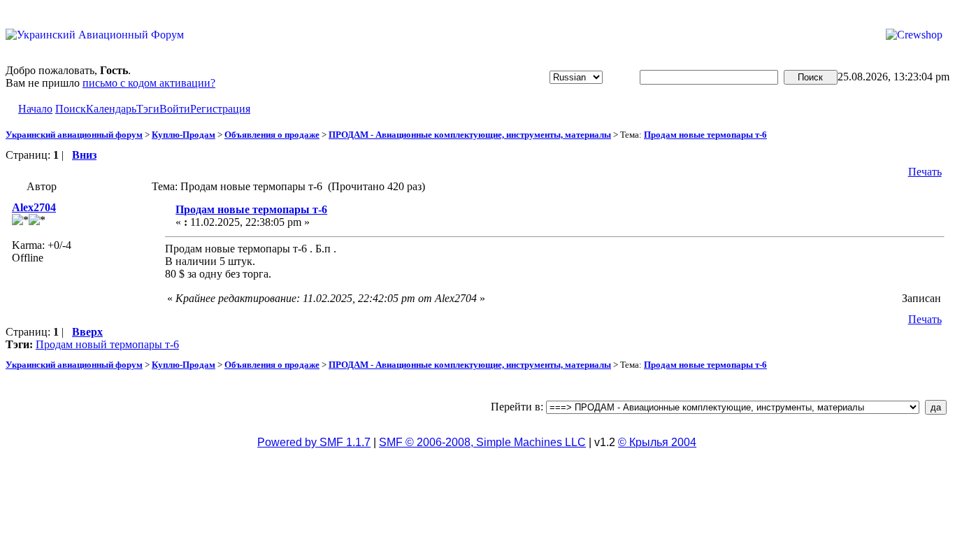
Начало (35, 109)
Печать (925, 172)
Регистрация (220, 109)
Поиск (70, 109)
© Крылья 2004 (657, 442)
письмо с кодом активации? (148, 83)
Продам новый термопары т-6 (107, 344)
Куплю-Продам (183, 134)
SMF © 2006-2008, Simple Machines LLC (482, 442)
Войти (174, 109)
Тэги (147, 109)
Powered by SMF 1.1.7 (314, 442)
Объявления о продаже (271, 134)
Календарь (111, 109)
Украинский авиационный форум (74, 134)
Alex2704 (34, 207)
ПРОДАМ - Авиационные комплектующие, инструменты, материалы (470, 134)
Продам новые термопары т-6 (705, 134)
